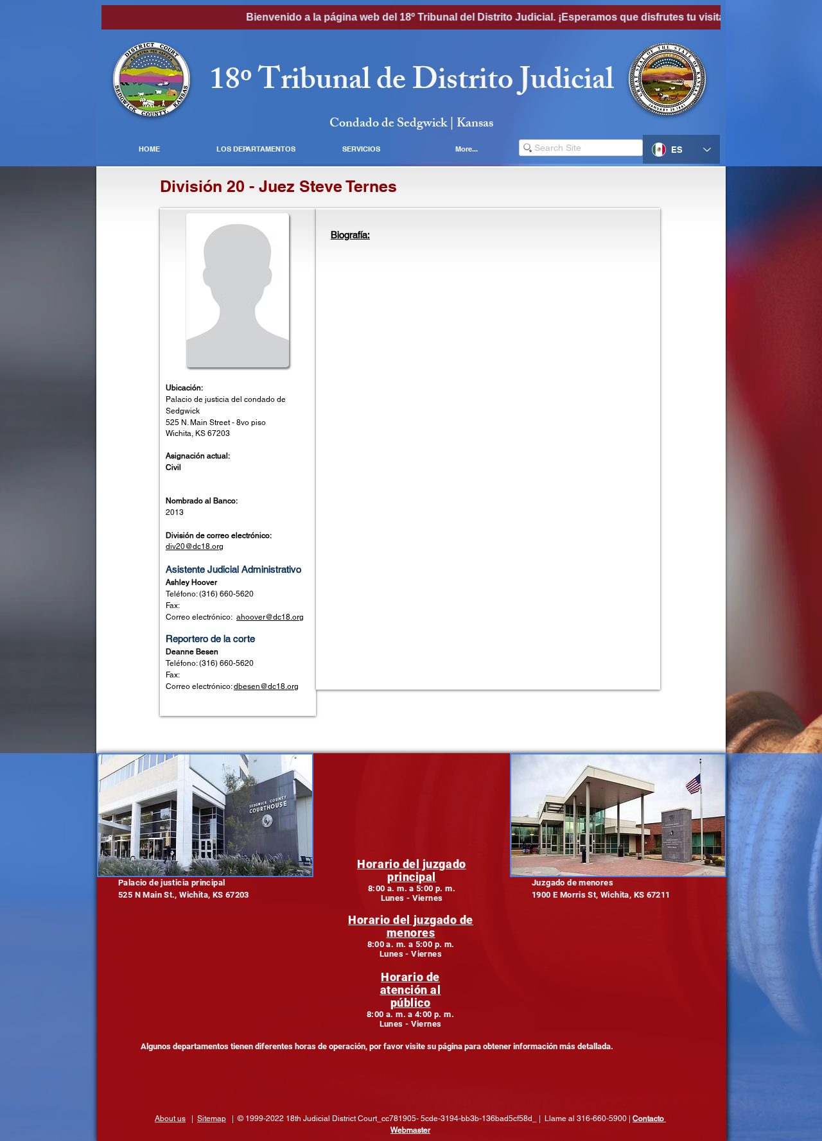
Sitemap (211, 1118)
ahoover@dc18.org (270, 617)
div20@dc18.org (194, 546)
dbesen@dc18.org (266, 686)
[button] (255, 149)
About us (170, 1118)
